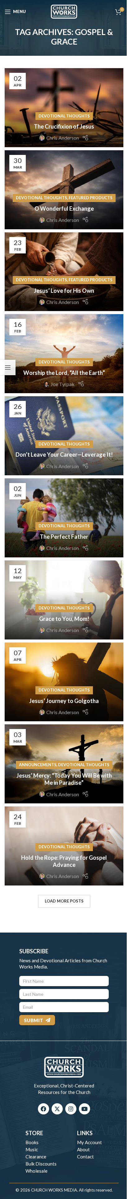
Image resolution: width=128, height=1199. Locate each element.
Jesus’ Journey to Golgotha (64, 700)
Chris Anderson (62, 138)
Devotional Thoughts (64, 115)
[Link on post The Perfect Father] (64, 517)
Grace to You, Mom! (64, 618)
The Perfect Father (64, 536)
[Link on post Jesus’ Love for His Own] (64, 271)
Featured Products (90, 197)
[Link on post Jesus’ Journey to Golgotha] (64, 682)
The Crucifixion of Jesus (64, 126)
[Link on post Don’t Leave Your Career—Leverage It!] (64, 435)
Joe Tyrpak (63, 384)
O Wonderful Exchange (64, 208)
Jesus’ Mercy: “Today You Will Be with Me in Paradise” (64, 779)
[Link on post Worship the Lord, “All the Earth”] (64, 353)
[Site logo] (64, 11)
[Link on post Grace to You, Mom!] (64, 599)
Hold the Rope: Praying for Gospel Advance (64, 861)
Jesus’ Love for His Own (64, 290)
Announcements (38, 764)
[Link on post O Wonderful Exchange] (64, 189)
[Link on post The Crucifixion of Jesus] (64, 107)
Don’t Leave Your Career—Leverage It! (64, 454)
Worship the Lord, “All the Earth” (64, 372)
